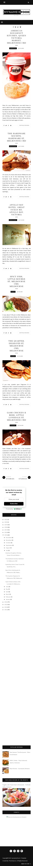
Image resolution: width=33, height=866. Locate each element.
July (7, 550)
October (8, 542)
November (9, 540)
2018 (5, 527)
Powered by (9, 509)
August (8, 548)
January (8, 599)
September (9, 545)
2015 (5, 535)
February (8, 597)
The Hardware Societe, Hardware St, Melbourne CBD (16, 137)
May (7, 589)
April (7, 591)
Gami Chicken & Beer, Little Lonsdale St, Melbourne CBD (16, 416)
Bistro (13, 356)
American (13, 48)
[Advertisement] (11, 622)
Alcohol (13, 425)
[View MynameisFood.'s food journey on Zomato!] (16, 817)
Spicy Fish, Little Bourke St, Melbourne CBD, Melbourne (16, 281)
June (7, 586)
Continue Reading (24, 125)
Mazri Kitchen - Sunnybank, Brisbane (20, 768)
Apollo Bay (13, 220)
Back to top (25, 863)
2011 (5, 609)
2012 (5, 607)
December (9, 537)
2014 (5, 602)
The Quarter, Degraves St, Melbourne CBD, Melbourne (16, 346)
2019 (5, 524)
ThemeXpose (12, 861)
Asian (13, 291)
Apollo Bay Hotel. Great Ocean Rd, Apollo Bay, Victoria (16, 210)
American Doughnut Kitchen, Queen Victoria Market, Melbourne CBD (16, 36)
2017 (5, 530)
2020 (5, 522)
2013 (5, 604)
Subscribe (14, 504)
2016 (5, 532)
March (8, 594)
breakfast (13, 146)
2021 (5, 519)
